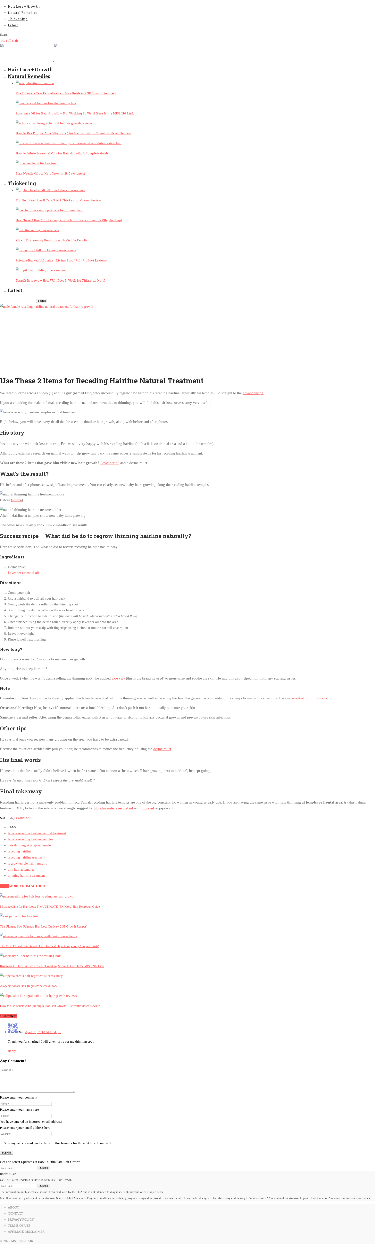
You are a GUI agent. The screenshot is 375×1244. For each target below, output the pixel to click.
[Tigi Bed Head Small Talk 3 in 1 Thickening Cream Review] (50, 190)
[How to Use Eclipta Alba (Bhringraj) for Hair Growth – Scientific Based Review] (54, 123)
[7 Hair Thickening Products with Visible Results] (37, 230)
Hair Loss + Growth (24, 6)
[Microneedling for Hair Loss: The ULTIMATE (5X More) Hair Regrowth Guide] (37, 896)
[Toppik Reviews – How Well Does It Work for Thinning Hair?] (41, 270)
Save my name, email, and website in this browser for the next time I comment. (58, 1143)
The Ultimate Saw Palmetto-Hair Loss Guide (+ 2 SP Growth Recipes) (66, 93)
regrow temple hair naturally (27, 863)
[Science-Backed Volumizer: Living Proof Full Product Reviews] (46, 250)
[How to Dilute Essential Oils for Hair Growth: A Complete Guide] (68, 143)
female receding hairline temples (30, 839)
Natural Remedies (22, 12)
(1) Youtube (21, 818)
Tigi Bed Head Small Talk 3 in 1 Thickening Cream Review (58, 200)
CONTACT (15, 1213)
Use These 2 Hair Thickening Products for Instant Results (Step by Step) (69, 220)
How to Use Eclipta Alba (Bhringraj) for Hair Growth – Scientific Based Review (73, 133)
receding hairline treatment (26, 857)
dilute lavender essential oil (113, 808)
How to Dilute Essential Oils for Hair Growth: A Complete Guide (62, 153)
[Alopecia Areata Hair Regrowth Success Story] (31, 976)
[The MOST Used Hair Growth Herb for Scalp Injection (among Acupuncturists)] (38, 936)
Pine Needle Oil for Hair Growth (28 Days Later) (50, 173)
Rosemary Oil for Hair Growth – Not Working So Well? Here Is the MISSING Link (75, 113)
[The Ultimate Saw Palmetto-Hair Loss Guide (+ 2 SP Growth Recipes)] (35, 83)
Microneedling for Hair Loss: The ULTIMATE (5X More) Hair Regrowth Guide (50, 906)
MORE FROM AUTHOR (27, 886)
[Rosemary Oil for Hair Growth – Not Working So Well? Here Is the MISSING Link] (46, 103)
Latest (13, 25)
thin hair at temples (21, 869)
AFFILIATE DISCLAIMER (26, 1231)
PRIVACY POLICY (21, 1219)
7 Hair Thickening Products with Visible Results (52, 240)
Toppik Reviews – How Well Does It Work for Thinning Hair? (60, 280)
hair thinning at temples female (29, 845)
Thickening (18, 19)
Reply (12, 1051)
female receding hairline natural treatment (37, 833)
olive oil (148, 808)
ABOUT (13, 1207)
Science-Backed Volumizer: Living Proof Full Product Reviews (61, 260)
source (17, 500)
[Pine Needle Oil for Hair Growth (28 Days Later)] (36, 163)
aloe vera (118, 678)
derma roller (162, 749)
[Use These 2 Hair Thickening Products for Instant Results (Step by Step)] (49, 210)
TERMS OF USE (19, 1225)
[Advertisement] (187, 343)
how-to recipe (253, 393)
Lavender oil (109, 463)
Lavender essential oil (23, 573)
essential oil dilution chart (310, 698)
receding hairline (19, 851)
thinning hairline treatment (26, 875)
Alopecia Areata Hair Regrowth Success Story (28, 986)
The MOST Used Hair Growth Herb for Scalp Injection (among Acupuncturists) (49, 946)
